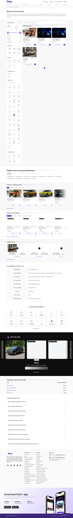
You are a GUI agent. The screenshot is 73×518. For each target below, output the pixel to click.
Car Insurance (39, 456)
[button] (35, 45)
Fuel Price (38, 463)
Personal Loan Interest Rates (29, 476)
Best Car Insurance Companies (42, 479)
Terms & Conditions (53, 515)
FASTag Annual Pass (28, 466)
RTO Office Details (39, 464)
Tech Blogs (26, 461)
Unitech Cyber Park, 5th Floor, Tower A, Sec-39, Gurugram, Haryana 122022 (58, 460)
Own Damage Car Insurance (29, 479)
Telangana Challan (27, 459)
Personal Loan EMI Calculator (42, 468)
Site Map (64, 515)
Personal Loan (39, 466)
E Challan (38, 457)
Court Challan (26, 483)
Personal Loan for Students (41, 478)
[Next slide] (71, 350)
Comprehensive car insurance (29, 474)
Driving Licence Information (29, 464)
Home (8, 6)
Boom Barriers (27, 473)
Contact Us (26, 454)
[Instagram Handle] (8, 465)
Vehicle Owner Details (40, 469)
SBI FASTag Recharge (28, 457)
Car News (26, 468)
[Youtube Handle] (20, 465)
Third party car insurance (41, 474)
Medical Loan (26, 478)
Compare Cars (27, 469)
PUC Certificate (27, 481)
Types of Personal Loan (40, 476)
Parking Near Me (39, 461)
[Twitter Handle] (14, 465)
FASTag (37, 459)
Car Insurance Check (40, 473)
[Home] (10, 2)
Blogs (25, 456)
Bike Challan (38, 483)
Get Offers (36, 368)
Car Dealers (26, 471)
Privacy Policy (60, 515)
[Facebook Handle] (11, 465)
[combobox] (44, 22)
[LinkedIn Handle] (17, 465)
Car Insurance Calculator (41, 471)
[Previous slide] (2, 350)
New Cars (12, 6)
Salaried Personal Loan (40, 481)
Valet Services (27, 463)
